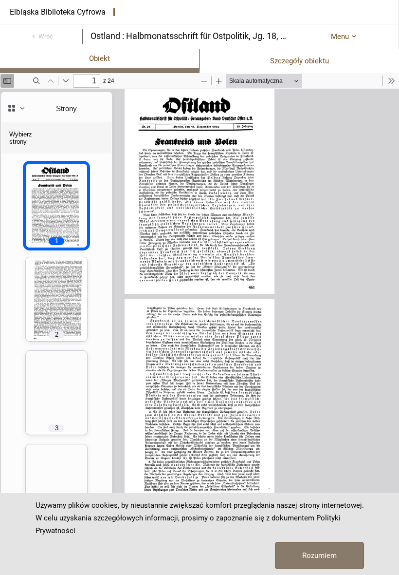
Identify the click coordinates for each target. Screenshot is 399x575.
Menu (340, 36)
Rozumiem (319, 555)
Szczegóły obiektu (299, 61)
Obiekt (99, 58)
